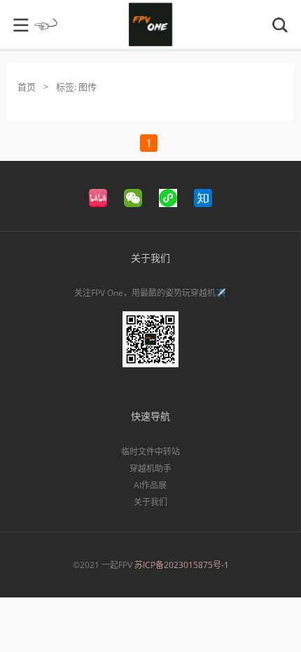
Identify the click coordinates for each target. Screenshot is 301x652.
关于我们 (150, 502)
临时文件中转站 (150, 452)
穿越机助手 (151, 468)
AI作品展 (150, 485)
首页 (27, 86)
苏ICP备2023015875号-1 (181, 565)
